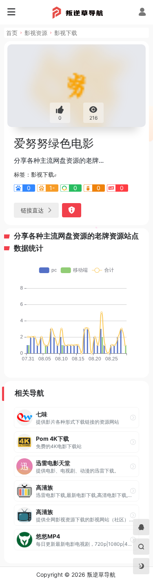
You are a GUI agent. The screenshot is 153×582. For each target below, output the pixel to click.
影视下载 (65, 32)
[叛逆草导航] (76, 12)
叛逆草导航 (101, 574)
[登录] (142, 13)
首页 (12, 32)
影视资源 (35, 32)
